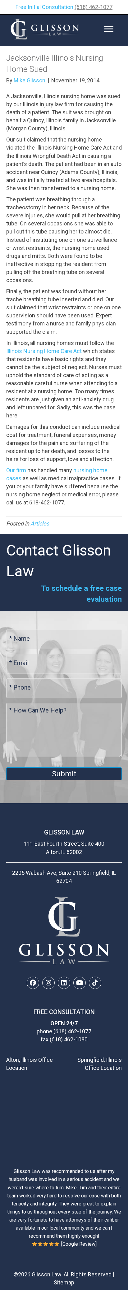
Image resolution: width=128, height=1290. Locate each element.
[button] (33, 983)
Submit (64, 773)
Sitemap (64, 1282)
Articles (39, 523)
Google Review (78, 1244)
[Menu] (109, 29)
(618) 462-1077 (93, 7)
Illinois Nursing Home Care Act (44, 351)
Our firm (16, 470)
